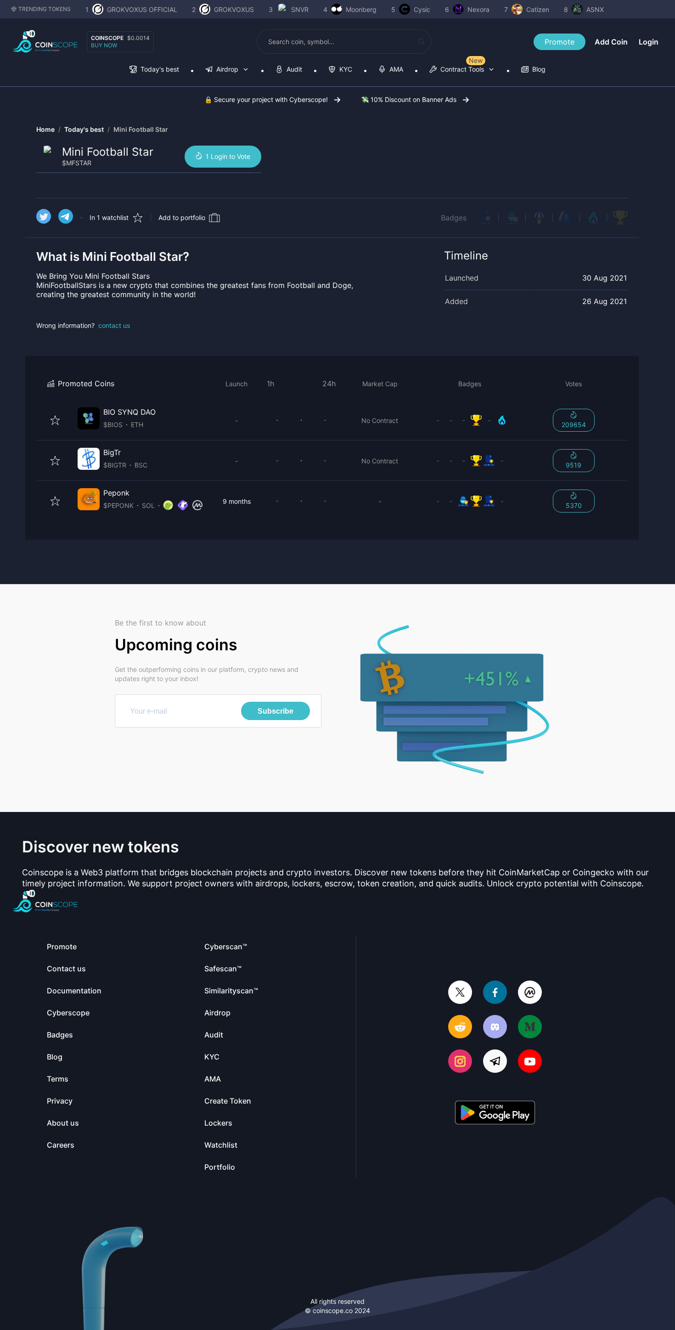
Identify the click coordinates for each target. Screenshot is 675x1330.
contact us (114, 325)
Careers (60, 1145)
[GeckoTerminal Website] (183, 505)
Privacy (60, 1100)
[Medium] (530, 1027)
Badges (454, 217)
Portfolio (219, 1167)
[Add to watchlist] (55, 420)
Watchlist (220, 1145)
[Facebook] (495, 993)
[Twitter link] (43, 217)
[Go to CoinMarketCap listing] (197, 505)
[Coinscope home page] (45, 41)
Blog (54, 1056)
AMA (212, 1078)
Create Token (227, 1100)
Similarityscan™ (231, 990)
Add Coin (611, 41)
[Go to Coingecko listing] (168, 505)
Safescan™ (223, 968)
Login (648, 41)
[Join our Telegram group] (495, 1062)
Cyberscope (68, 1012)
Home (45, 129)
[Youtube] (530, 1062)
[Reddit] (460, 1027)
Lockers (218, 1122)
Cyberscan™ (225, 946)
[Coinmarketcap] (530, 993)
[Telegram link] (65, 217)
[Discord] (495, 1027)
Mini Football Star (140, 129)
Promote (559, 41)
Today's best (84, 129)
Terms (57, 1078)
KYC (211, 1056)
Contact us (66, 968)
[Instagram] (460, 1062)
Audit (213, 1034)
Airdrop (217, 1012)
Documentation (74, 990)
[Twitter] (460, 993)
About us (63, 1122)
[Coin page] (142, 420)
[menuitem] (154, 70)
